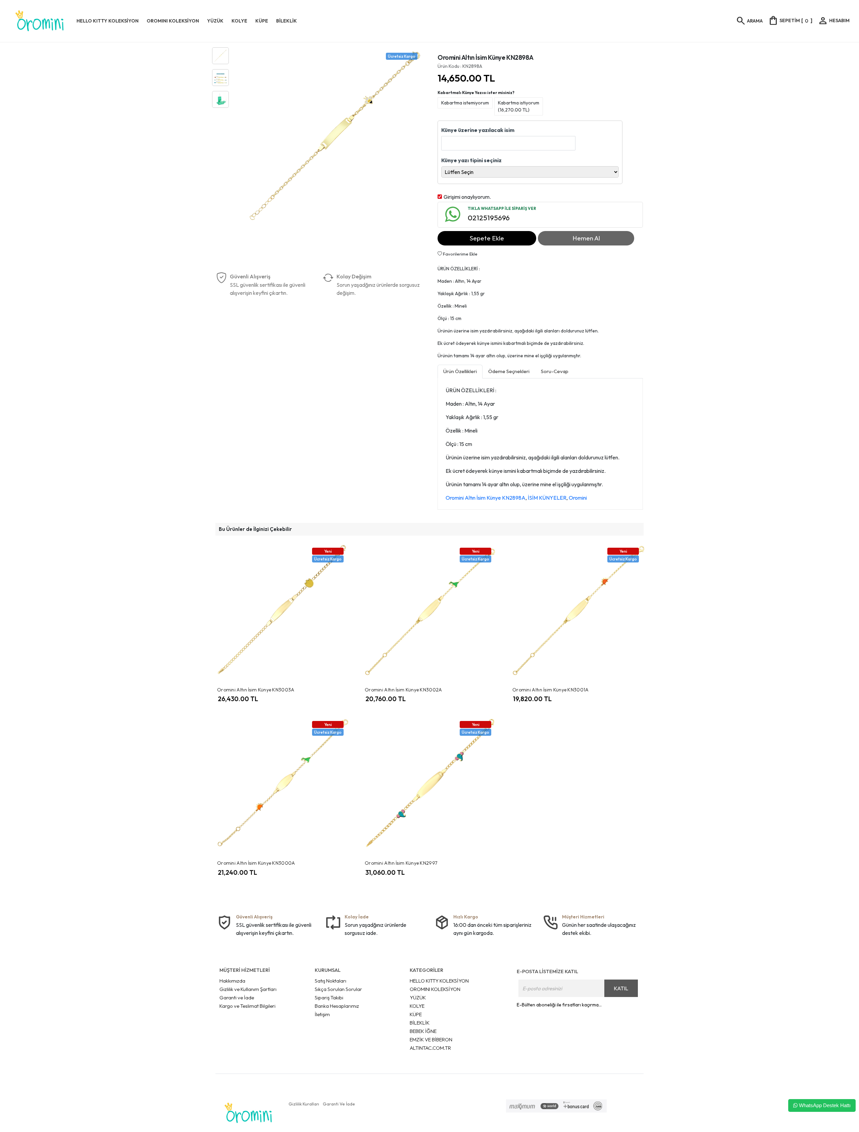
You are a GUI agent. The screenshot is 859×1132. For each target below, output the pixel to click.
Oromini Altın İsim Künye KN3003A (256, 690)
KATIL (621, 988)
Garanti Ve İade (339, 1103)
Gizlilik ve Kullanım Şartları (247, 989)
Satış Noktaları (330, 981)
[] (790, 20)
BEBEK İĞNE (423, 1031)
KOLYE (417, 1006)
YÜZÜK (418, 997)
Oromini (578, 497)
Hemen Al (586, 238)
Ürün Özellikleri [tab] (460, 371)
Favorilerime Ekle (459, 254)
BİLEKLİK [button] (286, 21)
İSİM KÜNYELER (547, 497)
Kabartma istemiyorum (465, 103)
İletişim (322, 1014)
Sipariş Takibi (329, 997)
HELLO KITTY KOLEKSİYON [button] (108, 21)
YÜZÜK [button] (215, 21)
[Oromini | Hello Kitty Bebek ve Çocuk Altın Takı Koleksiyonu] (39, 21)
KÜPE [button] (261, 21)
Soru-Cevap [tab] (554, 371)
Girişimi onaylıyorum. (467, 196)
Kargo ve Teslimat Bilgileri (247, 1006)
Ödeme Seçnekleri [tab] (508, 371)
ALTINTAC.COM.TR (430, 1048)
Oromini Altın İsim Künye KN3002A (403, 690)
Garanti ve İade (236, 997)
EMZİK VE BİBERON (431, 1039)
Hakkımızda (232, 981)
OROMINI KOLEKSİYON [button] (173, 21)
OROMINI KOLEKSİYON (435, 989)
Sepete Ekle (487, 238)
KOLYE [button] (239, 21)
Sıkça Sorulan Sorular (338, 989)
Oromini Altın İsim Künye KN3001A (550, 690)
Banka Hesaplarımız (337, 1006)
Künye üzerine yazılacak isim (477, 130)
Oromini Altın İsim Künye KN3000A (256, 863)
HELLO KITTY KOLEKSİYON (439, 981)
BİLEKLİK (420, 1023)
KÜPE (416, 1014)
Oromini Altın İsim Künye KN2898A (485, 497)
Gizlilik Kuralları (304, 1103)
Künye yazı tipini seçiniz (471, 160)
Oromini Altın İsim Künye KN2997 (401, 863)
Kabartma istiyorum (518, 106)
